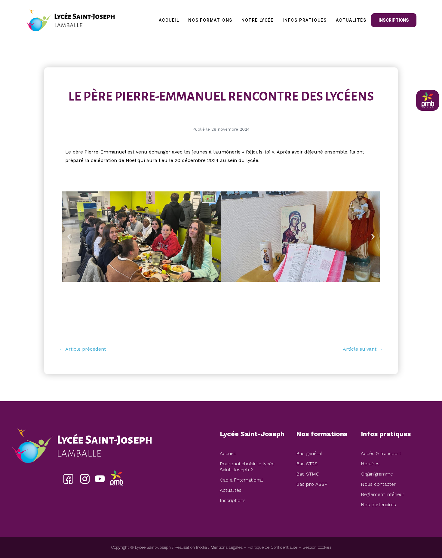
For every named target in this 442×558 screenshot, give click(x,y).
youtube (99, 479)
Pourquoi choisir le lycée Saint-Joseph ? (247, 467)
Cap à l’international (241, 480)
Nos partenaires (378, 504)
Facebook (68, 479)
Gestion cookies (316, 547)
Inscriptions (394, 20)
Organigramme (377, 474)
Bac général (309, 453)
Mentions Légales (227, 547)
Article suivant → (363, 349)
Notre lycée (257, 20)
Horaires (370, 464)
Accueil (169, 20)
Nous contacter (378, 484)
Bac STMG (307, 474)
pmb (116, 479)
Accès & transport (381, 453)
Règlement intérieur (382, 494)
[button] (69, 236)
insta (84, 479)
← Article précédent (82, 349)
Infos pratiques (305, 20)
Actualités (351, 20)
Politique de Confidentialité (272, 547)
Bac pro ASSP (311, 484)
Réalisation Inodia (191, 547)
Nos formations (210, 20)
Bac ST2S (307, 464)
